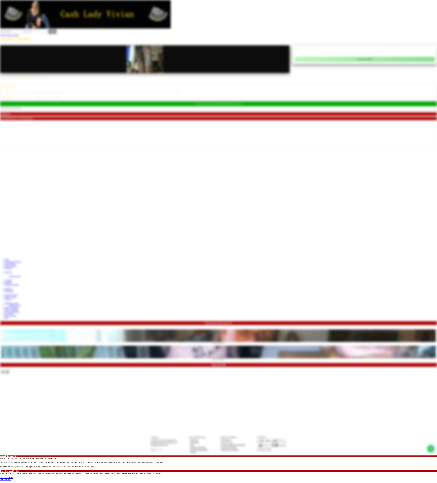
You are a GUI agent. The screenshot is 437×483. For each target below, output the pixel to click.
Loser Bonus (9, 314)
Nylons (18, 97)
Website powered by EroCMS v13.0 (164, 442)
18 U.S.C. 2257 (227, 442)
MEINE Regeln (14, 305)
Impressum (194, 440)
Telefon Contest (14, 276)
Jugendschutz (226, 440)
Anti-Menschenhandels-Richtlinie (233, 445)
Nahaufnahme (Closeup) (54, 97)
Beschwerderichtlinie (228, 447)
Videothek (8, 280)
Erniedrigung (27, 97)
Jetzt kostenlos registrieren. (9, 35)
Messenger (8, 268)
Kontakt (193, 452)
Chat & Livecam (11, 266)
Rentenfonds (9, 291)
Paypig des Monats (11, 307)
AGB (192, 445)
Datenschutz (194, 442)
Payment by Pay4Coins (159, 445)
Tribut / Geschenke (11, 310)
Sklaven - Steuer (10, 316)
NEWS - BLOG (10, 297)
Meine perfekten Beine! (218, 359)
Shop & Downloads (12, 285)
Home (7, 260)
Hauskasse (8, 289)
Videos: (5, 371)
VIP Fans (8, 299)
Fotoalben (8, 283)
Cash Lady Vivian (11, 295)
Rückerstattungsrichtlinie (199, 450)
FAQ (6, 318)
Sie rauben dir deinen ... (218, 342)
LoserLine (8, 272)
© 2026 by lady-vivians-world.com (163, 440)
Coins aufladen (10, 264)
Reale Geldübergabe (12, 312)
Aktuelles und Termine (13, 262)
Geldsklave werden (11, 303)
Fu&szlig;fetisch (39, 97)
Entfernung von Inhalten (230, 450)
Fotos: (5, 373)
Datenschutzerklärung (153, 473)
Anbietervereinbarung (198, 447)
